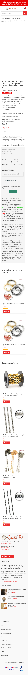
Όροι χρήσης (4, 640)
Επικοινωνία (4, 655)
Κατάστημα (8, 18)
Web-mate (21, 662)
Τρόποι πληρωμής (6, 633)
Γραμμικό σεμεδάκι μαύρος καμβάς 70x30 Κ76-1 (17, 590)
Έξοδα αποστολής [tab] (7, 153)
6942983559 (23, 4)
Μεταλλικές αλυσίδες (16, 18)
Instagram (6, 556)
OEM (7, 133)
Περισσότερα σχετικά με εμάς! (9, 582)
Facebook (2, 556)
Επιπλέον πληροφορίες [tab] (8, 149)
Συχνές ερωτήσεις (5, 637)
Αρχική (2, 18)
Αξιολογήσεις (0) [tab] (6, 151)
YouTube (12, 556)
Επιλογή (6, 311)
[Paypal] (21, 668)
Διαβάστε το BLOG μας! (7, 648)
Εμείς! (2, 651)
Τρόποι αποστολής (6, 629)
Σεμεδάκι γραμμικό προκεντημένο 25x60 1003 (17, 604)
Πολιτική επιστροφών (6, 644)
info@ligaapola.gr (6, 543)
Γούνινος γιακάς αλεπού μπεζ (16, 596)
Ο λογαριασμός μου (6, 626)
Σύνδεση (13, 192)
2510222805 (16, 4)
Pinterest (9, 556)
